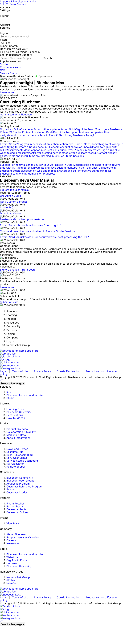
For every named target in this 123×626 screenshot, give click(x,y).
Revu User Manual (17, 457)
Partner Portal (15, 506)
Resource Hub (14, 451)
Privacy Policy (42, 371)
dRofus (10, 580)
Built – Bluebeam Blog (19, 454)
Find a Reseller (15, 503)
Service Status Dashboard (22, 460)
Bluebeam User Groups (20, 480)
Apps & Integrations (18, 437)
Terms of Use (20, 371)
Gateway (11, 563)
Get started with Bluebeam (16, 114)
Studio (10, 398)
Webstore (12, 557)
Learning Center (16, 409)
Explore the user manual (14, 189)
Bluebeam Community (19, 477)
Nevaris (11, 583)
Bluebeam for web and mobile (24, 395)
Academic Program (18, 483)
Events (10, 489)
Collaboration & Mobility (21, 431)
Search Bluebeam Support (16, 54)
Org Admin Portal (17, 560)
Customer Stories (17, 492)
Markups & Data (16, 435)
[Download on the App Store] (61, 350)
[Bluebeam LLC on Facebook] (61, 356)
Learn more (7, 92)
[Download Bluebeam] (61, 353)
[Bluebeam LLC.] (61, 594)
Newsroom (13, 543)
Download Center (17, 449)
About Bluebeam (16, 534)
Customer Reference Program (24, 486)
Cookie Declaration (68, 371)
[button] (61, 45)
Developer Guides (17, 512)
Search (47, 58)
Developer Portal (16, 509)
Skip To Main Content (13, 4)
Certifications (14, 415)
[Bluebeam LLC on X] (61, 359)
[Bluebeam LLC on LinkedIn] (61, 362)
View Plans (13, 523)
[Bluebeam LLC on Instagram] (61, 368)
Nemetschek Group (18, 577)
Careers (11, 540)
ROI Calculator (15, 463)
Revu (9, 392)
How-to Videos (15, 418)
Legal (3, 371)
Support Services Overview (23, 537)
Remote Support (16, 466)
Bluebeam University (18, 412)
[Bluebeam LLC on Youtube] (61, 365)
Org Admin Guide (10, 195)
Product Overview (17, 429)
